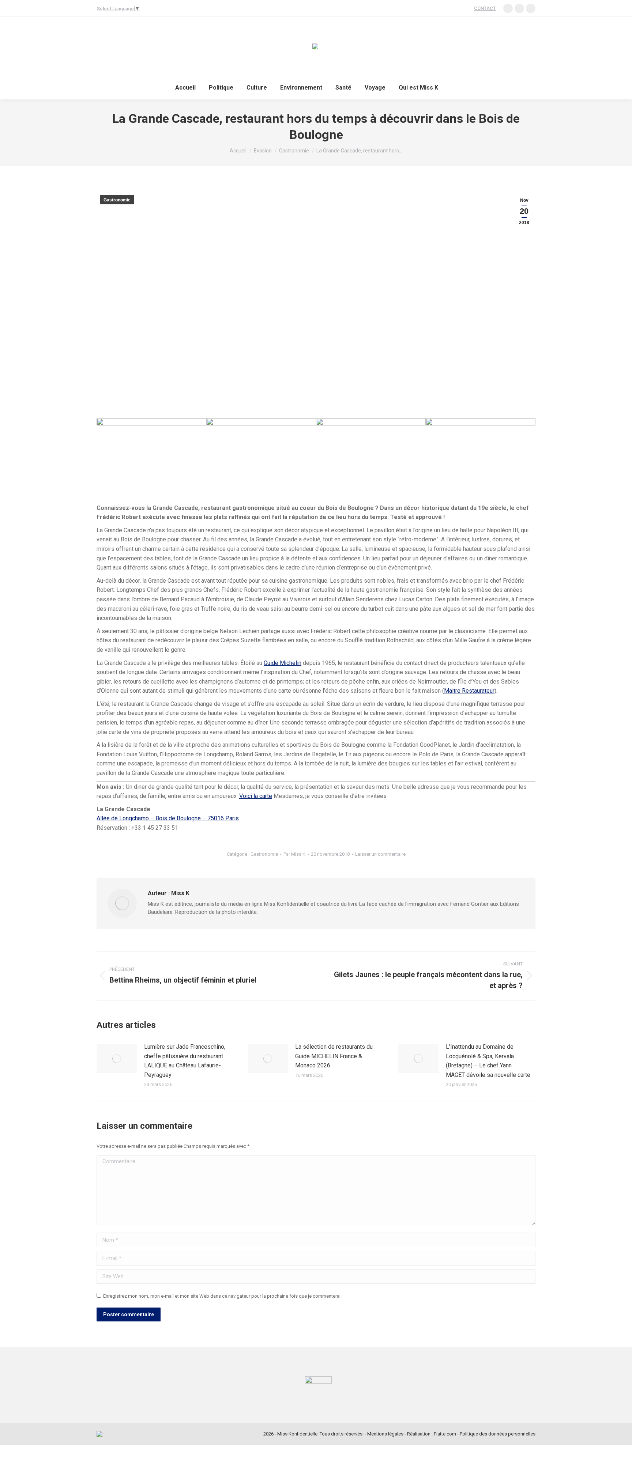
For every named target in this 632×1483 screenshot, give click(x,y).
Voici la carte (255, 795)
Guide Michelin (282, 662)
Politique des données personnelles (497, 1434)
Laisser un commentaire (380, 854)
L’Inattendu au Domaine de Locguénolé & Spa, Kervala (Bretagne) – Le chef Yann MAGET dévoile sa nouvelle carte (488, 1060)
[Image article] (117, 1058)
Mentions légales (385, 1434)
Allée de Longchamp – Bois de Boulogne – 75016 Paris (168, 818)
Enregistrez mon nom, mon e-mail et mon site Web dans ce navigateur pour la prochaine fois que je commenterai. (222, 1296)
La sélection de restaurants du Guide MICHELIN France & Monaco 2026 (334, 1056)
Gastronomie (117, 200)
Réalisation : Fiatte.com (431, 1434)
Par (294, 854)
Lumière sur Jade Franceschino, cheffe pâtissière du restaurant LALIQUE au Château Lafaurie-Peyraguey (184, 1060)
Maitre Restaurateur (469, 690)
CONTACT (485, 8)
